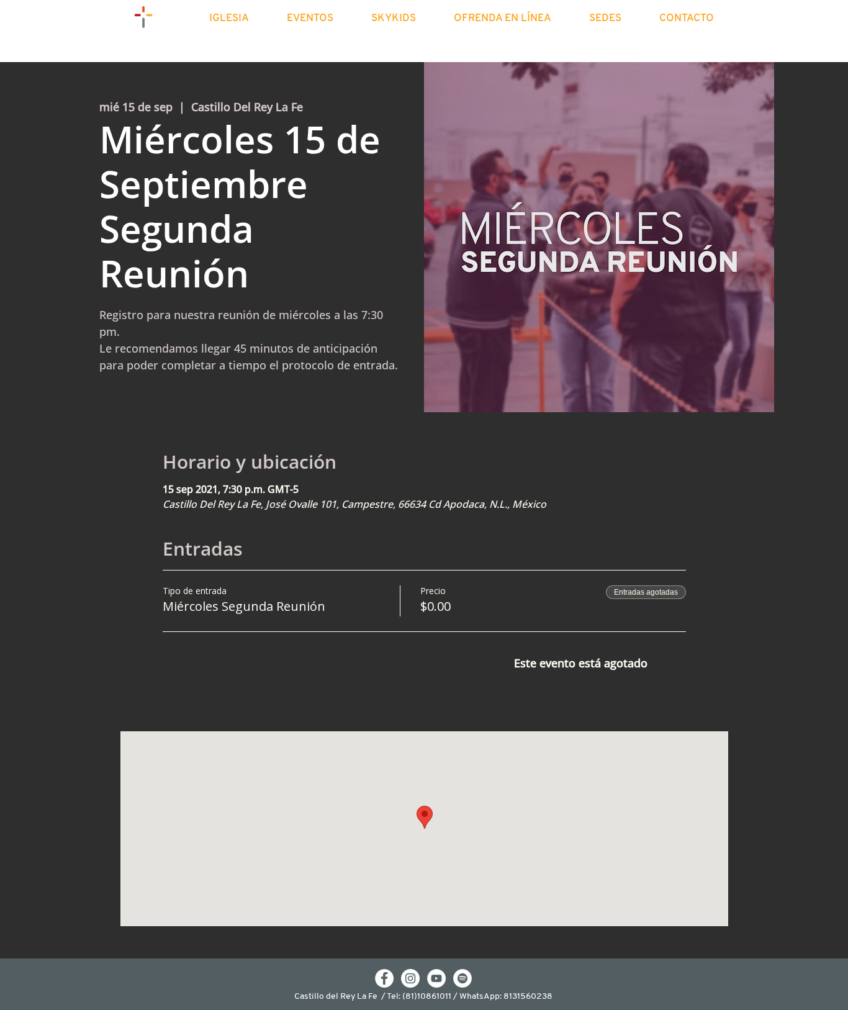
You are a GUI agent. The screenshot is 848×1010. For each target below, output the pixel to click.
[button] (240, 18)
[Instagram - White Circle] (410, 978)
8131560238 (528, 996)
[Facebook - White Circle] (384, 978)
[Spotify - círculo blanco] (462, 978)
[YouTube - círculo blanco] (436, 978)
